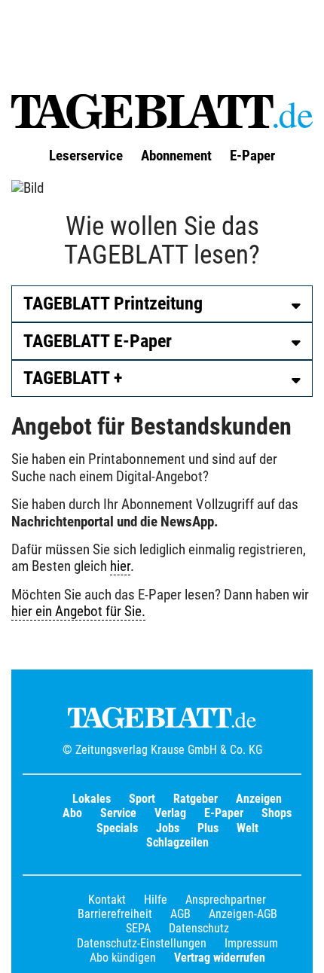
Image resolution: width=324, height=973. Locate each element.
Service (118, 813)
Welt (247, 828)
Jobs (167, 828)
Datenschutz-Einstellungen (141, 943)
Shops (276, 813)
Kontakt (107, 899)
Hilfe (155, 899)
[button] (162, 304)
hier (120, 566)
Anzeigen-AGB (243, 914)
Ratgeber (195, 799)
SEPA (138, 928)
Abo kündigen (123, 957)
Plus (208, 828)
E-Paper (252, 156)
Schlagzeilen (177, 842)
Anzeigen (259, 799)
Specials (117, 828)
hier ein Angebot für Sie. (78, 611)
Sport (142, 799)
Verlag (170, 813)
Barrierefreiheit (115, 914)
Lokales (91, 799)
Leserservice (86, 156)
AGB (180, 914)
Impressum (251, 943)
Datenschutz (199, 928)
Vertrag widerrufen (219, 957)
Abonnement (176, 156)
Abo (72, 813)
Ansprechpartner (225, 899)
